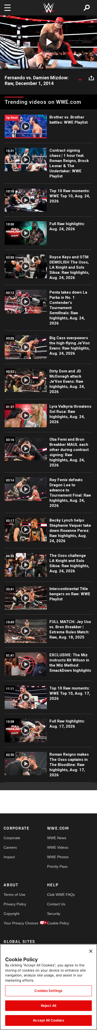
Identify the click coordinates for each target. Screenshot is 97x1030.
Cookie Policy (58, 923)
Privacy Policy (14, 904)
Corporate (12, 838)
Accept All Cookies (48, 1020)
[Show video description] (80, 78)
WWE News (56, 838)
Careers (10, 847)
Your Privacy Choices (14, 923)
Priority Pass (57, 866)
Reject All (48, 1005)
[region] (48, 987)
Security (53, 914)
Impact (9, 857)
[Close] (90, 951)
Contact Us (56, 904)
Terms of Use (14, 894)
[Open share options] (91, 78)
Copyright (11, 914)
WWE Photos (58, 857)
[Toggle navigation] (7, 8)
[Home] (48, 8)
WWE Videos (57, 847)
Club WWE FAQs (58, 894)
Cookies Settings (48, 991)
